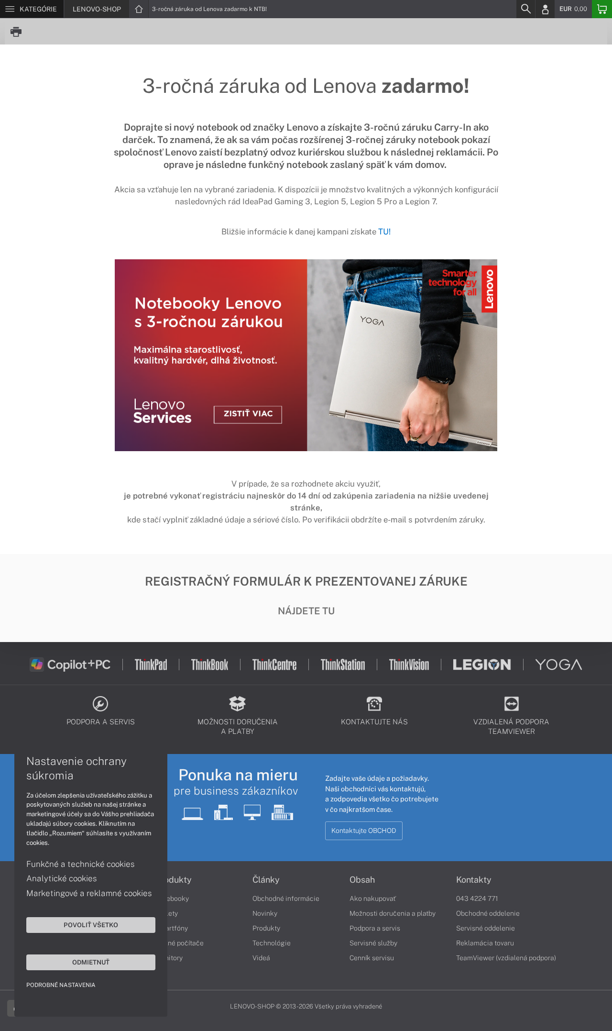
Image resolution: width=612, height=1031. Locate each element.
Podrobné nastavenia (61, 985)
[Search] (525, 9)
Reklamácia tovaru (485, 943)
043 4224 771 (477, 898)
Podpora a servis (375, 928)
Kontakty (474, 880)
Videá (261, 958)
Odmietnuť (90, 962)
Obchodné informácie (285, 898)
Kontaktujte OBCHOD (363, 830)
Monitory (169, 958)
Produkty (173, 880)
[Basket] (602, 9)
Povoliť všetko (91, 925)
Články (266, 880)
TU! (384, 231)
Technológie (271, 943)
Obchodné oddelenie (488, 913)
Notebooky (172, 898)
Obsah (362, 880)
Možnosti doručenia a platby (393, 913)
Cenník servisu (372, 958)
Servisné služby (373, 943)
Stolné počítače (179, 943)
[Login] (545, 9)
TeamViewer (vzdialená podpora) (506, 958)
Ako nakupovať (373, 898)
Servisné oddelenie (485, 928)
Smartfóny (171, 928)
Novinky (264, 913)
